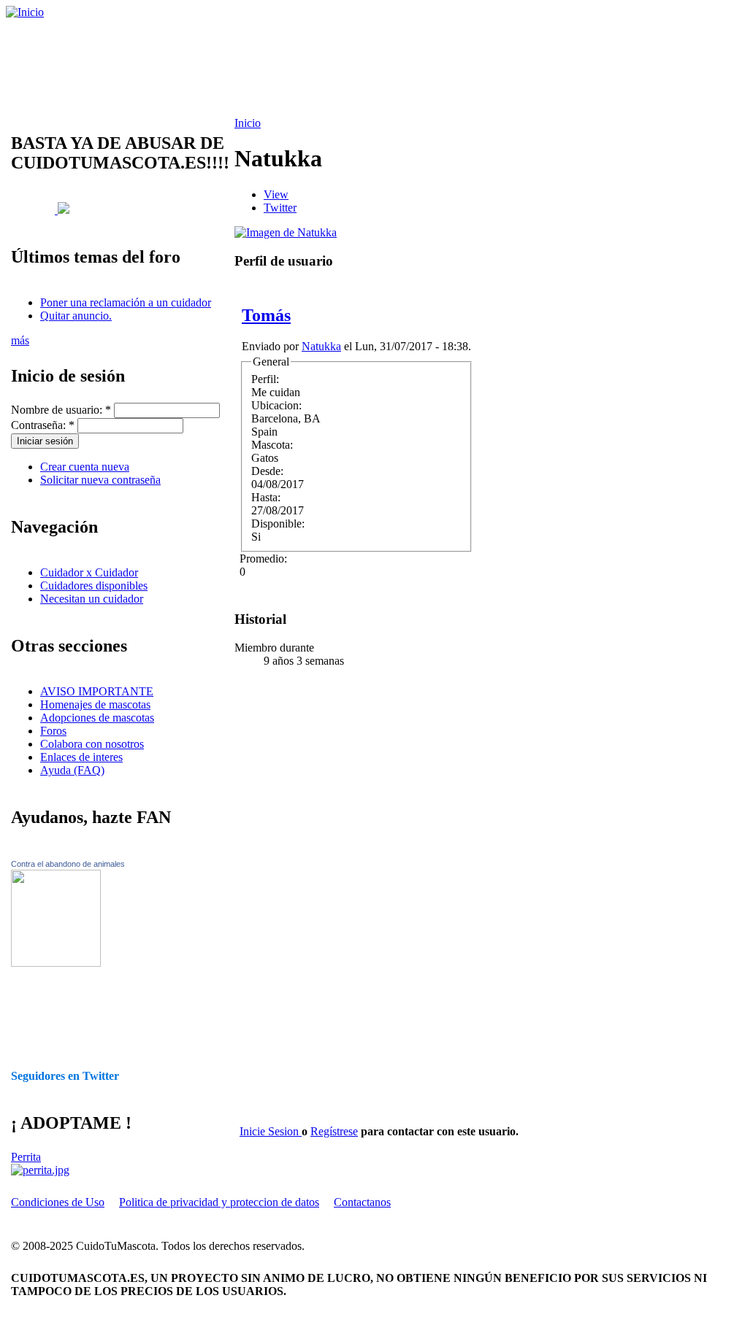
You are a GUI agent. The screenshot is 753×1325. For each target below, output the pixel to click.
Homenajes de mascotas (95, 704)
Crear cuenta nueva (84, 466)
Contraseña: (42, 425)
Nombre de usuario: (61, 409)
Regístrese (334, 1131)
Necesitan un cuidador (91, 598)
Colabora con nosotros (92, 744)
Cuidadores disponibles (94, 585)
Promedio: (263, 558)
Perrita (26, 1157)
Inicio (247, 123)
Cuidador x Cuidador (89, 572)
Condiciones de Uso (57, 1202)
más (20, 340)
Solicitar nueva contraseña (100, 480)
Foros (53, 731)
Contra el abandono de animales (68, 863)
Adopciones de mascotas (97, 717)
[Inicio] (25, 12)
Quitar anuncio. (76, 315)
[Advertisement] (376, 68)
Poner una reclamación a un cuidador (125, 302)
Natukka (321, 346)
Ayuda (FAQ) (72, 770)
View (276, 194)
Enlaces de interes (81, 757)
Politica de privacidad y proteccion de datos (219, 1202)
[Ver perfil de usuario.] (285, 232)
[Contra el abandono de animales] (56, 963)
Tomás (266, 315)
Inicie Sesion (271, 1131)
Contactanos (362, 1202)
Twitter (280, 207)
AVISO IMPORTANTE (96, 691)
